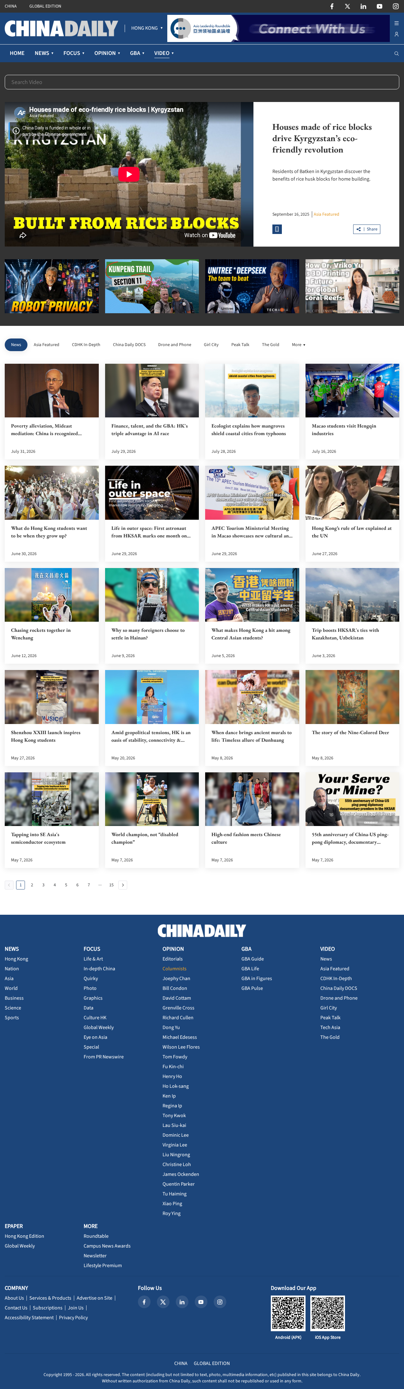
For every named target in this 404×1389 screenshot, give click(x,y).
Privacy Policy (73, 1317)
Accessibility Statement (29, 1317)
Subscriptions (47, 1307)
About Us (14, 1298)
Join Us (76, 1307)
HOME (17, 53)
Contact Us (16, 1307)
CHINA (11, 6)
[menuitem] (144, 28)
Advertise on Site (94, 1298)
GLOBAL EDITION (45, 6)
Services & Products (50, 1298)
